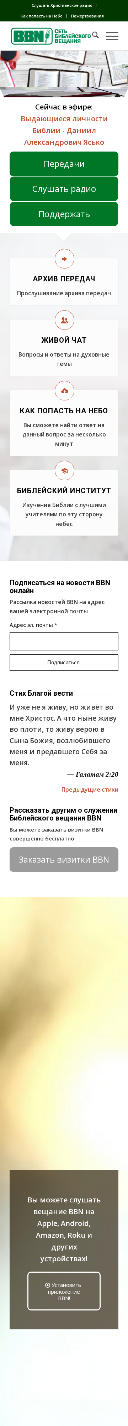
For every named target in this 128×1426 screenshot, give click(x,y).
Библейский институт (64, 490)
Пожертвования (87, 16)
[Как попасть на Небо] (64, 390)
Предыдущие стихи (90, 789)
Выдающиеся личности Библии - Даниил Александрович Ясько (64, 130)
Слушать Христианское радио (62, 5)
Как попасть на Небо (42, 16)
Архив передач (64, 279)
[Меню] (108, 36)
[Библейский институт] (64, 470)
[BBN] (53, 36)
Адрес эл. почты (33, 624)
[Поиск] (92, 36)
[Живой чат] (64, 320)
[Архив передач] (64, 259)
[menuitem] (62, 5)
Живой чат (64, 340)
